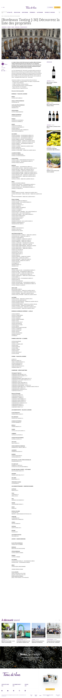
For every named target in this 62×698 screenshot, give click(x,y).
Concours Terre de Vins (50, 639)
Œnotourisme (25, 12)
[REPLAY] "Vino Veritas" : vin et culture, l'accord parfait (8, 641)
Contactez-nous (5, 684)
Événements (32, 12)
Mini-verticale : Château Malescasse (52, 83)
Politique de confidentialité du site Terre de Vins (48, 695)
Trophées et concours (50, 12)
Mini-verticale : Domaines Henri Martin (53, 127)
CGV (25, 685)
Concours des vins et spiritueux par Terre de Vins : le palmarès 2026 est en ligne (53, 641)
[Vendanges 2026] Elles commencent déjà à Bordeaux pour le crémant (53, 149)
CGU (13, 685)
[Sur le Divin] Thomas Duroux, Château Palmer (53, 105)
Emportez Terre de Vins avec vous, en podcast (53, 171)
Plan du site (31, 695)
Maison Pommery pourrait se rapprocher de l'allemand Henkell (38, 641)
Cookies (40, 695)
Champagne (33, 639)
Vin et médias (3, 639)
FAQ (2, 685)
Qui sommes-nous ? (17, 684)
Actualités (9, 12)
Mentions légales (36, 695)
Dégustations (17, 12)
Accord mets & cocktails (20, 639)
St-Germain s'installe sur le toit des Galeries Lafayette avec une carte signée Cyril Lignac (23, 641)
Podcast (48, 169)
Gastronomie (40, 12)
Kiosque (26, 684)
